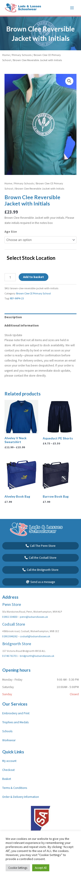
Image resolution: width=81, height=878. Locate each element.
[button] (69, 81)
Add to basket (33, 277)
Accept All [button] (41, 868)
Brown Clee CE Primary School (33, 293)
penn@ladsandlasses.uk (34, 616)
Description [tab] (13, 317)
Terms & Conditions (14, 788)
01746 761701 (10, 655)
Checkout (8, 770)
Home (6, 55)
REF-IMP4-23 (17, 298)
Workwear (9, 740)
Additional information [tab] (21, 325)
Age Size (10, 232)
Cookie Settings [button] (17, 868)
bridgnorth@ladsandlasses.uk (37, 655)
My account (9, 761)
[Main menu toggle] (72, 7)
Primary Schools (22, 55)
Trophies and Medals (15, 722)
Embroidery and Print (15, 713)
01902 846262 (10, 636)
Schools (7, 731)
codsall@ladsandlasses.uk (35, 636)
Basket (6, 779)
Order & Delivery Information (20, 797)
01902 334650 (10, 616)
